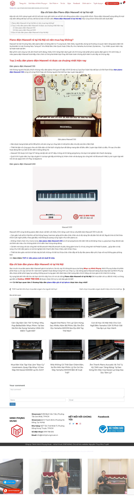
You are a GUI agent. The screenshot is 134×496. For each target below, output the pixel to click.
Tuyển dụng (97, 3)
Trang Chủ (13, 8)
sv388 (88, 451)
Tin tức (62, 3)
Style (69, 3)
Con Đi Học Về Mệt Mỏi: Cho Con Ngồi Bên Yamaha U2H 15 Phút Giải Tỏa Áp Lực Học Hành (106, 325)
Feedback (76, 3)
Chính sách (86, 3)
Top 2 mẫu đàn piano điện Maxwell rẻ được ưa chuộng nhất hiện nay (37, 25)
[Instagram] (80, 423)
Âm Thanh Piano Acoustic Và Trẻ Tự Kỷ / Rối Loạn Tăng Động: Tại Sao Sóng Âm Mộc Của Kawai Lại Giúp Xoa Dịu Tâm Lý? (106, 369)
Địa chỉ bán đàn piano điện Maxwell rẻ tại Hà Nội (30, 32)
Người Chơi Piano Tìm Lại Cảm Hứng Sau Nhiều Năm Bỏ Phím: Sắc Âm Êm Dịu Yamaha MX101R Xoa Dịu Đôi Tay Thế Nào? (67, 327)
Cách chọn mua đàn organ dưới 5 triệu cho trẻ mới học (100, 289)
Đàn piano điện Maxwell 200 (25, 30)
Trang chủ (22, 3)
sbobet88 (91, 451)
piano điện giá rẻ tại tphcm (58, 282)
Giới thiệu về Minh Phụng (37, 3)
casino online (83, 451)
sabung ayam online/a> (75, 451)
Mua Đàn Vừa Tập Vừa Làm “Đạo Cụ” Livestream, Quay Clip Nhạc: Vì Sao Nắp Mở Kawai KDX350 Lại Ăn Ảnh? (28, 367)
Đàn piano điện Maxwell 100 (25, 28)
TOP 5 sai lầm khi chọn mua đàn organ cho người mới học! (34, 289)
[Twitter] (73, 423)
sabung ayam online (45, 451)
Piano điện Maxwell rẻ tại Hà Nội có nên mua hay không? (33, 23)
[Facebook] (69, 423)
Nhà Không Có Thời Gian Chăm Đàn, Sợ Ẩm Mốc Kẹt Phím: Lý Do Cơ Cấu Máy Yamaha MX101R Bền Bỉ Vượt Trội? (67, 369)
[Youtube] (76, 423)
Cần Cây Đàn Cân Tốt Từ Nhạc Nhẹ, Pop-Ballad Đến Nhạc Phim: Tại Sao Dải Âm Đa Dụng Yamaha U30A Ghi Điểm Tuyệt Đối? (28, 327)
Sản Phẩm (53, 3)
